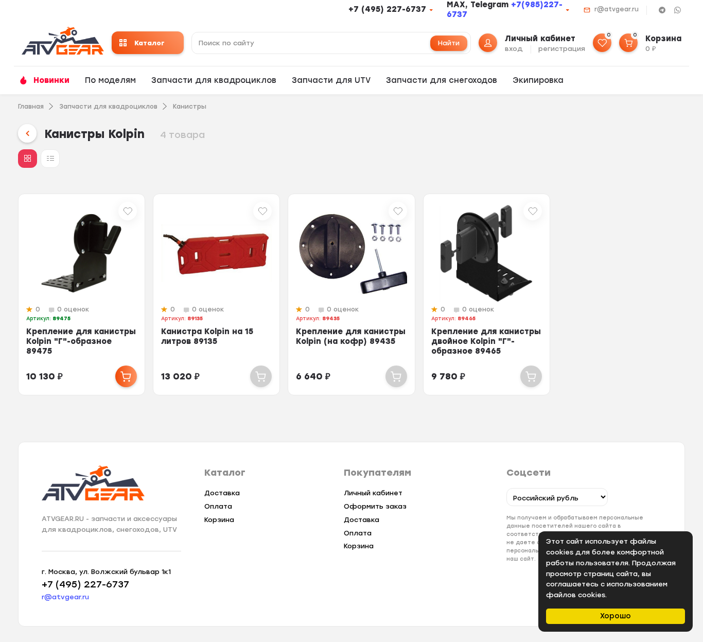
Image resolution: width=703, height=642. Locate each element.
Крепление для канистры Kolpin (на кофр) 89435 (351, 336)
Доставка (222, 493)
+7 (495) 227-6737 (387, 9)
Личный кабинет (373, 493)
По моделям (110, 80)
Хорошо (615, 616)
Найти (449, 43)
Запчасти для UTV (331, 80)
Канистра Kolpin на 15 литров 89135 (207, 336)
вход (514, 49)
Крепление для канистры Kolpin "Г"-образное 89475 (81, 341)
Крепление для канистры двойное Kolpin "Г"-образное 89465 (486, 341)
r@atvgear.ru (616, 9)
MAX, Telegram (479, 4)
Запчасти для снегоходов (441, 80)
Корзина (219, 520)
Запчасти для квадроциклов (213, 80)
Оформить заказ (375, 506)
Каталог (149, 43)
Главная (31, 106)
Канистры (189, 106)
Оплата (218, 506)
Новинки (51, 80)
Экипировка (538, 80)
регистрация (561, 49)
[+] (126, 376)
